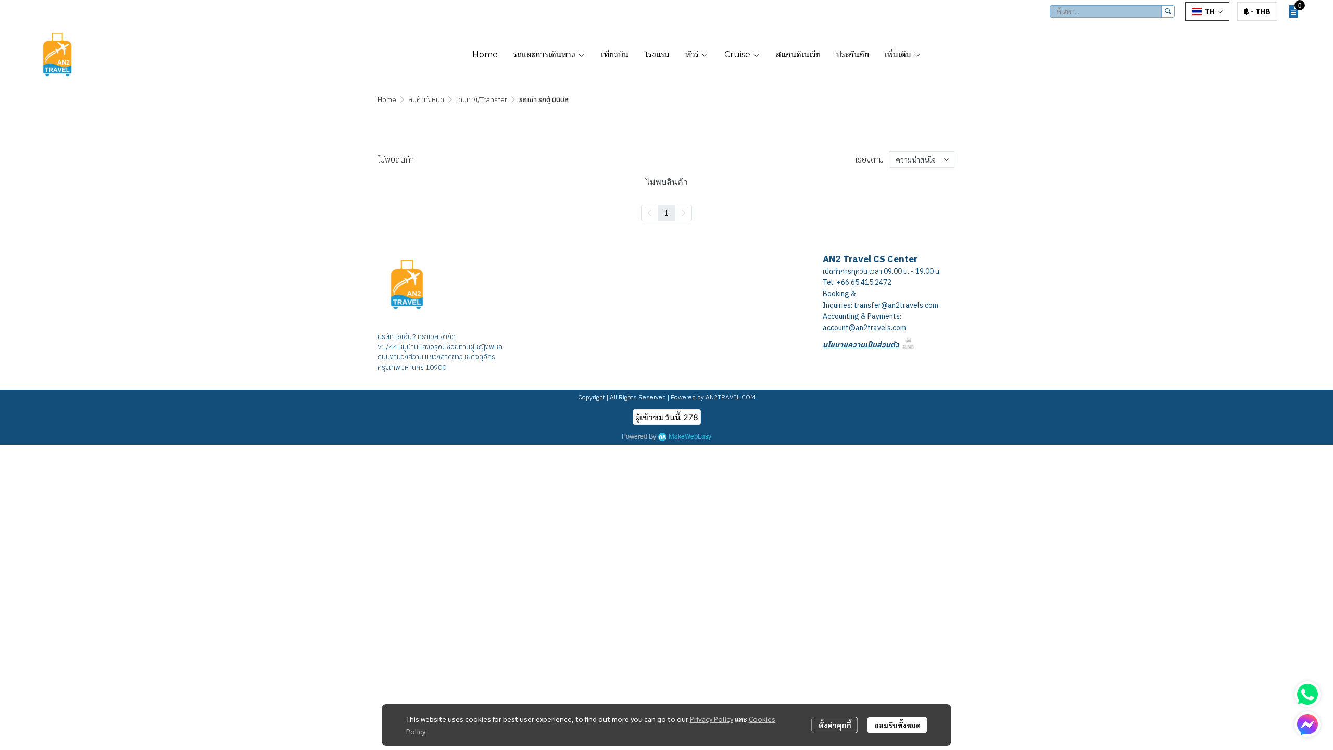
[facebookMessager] (1307, 724)
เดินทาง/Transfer (481, 99)
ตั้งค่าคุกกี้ (835, 725)
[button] (1112, 11)
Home (387, 99)
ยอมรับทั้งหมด (897, 725)
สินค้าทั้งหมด (426, 99)
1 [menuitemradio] (666, 212)
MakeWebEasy (690, 436)
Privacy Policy (711, 718)
